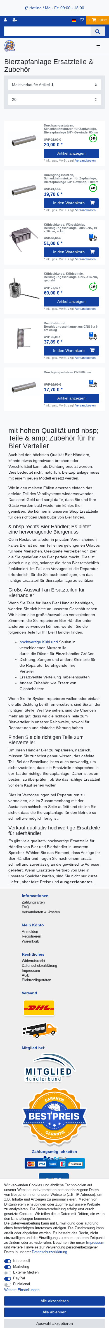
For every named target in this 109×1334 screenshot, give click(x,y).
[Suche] (98, 31)
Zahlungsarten (33, 902)
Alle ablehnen (54, 1312)
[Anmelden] (6, 20)
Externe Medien (26, 1272)
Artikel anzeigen (71, 153)
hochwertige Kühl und (39, 642)
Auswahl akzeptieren (54, 1323)
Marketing (21, 1266)
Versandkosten (85, 160)
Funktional (21, 1284)
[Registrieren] (15, 20)
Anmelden (30, 931)
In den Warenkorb (69, 203)
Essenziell (21, 1260)
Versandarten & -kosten (41, 912)
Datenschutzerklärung (39, 965)
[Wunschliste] (82, 20)
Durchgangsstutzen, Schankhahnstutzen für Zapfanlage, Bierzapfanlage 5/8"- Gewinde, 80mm (71, 129)
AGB (26, 975)
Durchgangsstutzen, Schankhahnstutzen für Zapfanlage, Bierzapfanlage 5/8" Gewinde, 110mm (71, 178)
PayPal (19, 1278)
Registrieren (31, 936)
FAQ (25, 907)
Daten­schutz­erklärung (49, 1252)
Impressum (31, 970)
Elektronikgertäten (36, 980)
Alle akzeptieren (55, 1301)
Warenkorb (30, 941)
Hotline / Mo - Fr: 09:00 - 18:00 (56, 8)
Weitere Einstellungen (21, 1290)
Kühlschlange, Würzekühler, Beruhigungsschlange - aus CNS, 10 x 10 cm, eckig (70, 228)
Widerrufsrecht (33, 961)
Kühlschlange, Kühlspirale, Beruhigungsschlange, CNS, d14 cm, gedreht (71, 277)
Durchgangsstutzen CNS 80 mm (67, 372)
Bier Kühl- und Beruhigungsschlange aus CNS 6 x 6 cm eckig (71, 327)
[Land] (74, 20)
